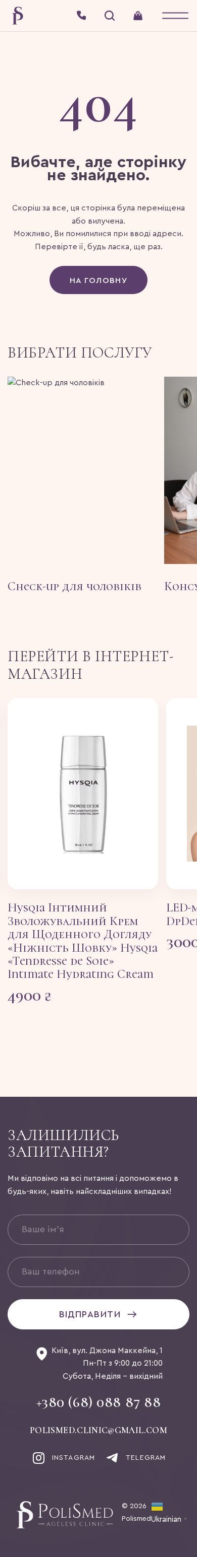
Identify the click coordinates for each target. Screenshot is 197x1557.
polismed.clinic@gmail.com (98, 1431)
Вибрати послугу (80, 352)
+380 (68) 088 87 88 (98, 1402)
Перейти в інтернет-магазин (90, 665)
